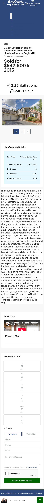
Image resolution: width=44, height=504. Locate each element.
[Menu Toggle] (11, 16)
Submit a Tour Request (22, 480)
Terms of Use (32, 467)
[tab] (16, 131)
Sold (6, 43)
